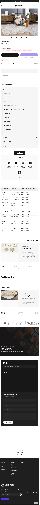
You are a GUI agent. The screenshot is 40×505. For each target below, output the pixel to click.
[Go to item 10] (22, 37)
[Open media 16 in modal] (27, 10)
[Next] (38, 1)
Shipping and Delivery (13, 474)
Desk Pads (3, 467)
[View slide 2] (19, 454)
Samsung (2, 466)
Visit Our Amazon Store (14, 465)
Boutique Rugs (4, 39)
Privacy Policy (13, 471)
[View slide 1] (17, 454)
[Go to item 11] (24, 37)
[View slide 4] (21, 454)
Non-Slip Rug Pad (3, 313)
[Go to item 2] (12, 37)
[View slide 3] (20, 454)
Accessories (3, 469)
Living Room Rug (3, 267)
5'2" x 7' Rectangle (5, 50)
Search (12, 468)
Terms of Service (14, 470)
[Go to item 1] (11, 37)
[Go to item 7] (19, 37)
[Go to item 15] (29, 37)
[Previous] (1, 1)
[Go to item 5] (16, 37)
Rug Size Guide (5, 75)
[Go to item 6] (17, 37)
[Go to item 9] (21, 37)
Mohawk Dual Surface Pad (21, 313)
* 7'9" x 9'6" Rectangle (27, 50)
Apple (2, 464)
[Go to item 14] (27, 37)
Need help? (36, 63)
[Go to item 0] (10, 37)
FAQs (11, 366)
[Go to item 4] (15, 37)
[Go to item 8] (20, 37)
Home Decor (3, 470)
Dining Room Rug (16, 267)
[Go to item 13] (26, 37)
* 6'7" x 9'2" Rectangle (16, 50)
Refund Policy (13, 475)
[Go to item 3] (14, 37)
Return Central (13, 467)
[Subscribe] (21, 495)
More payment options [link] (29, 57)
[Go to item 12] (25, 37)
